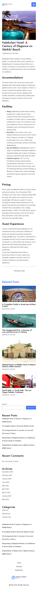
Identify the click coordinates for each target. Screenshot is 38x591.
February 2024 (7, 475)
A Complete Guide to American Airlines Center (18, 426)
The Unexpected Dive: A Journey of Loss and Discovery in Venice (17, 331)
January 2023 (6, 496)
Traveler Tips (6, 517)
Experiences (6, 514)
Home (19, 563)
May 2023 (5, 486)
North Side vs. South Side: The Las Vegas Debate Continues (16, 391)
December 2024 (7, 472)
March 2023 (6, 492)
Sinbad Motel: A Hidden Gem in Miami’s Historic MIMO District (19, 365)
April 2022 (5, 499)
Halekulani (15, 111)
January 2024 (6, 479)
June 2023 (5, 482)
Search (4, 404)
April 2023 (5, 489)
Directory (5, 510)
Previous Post (19, 271)
